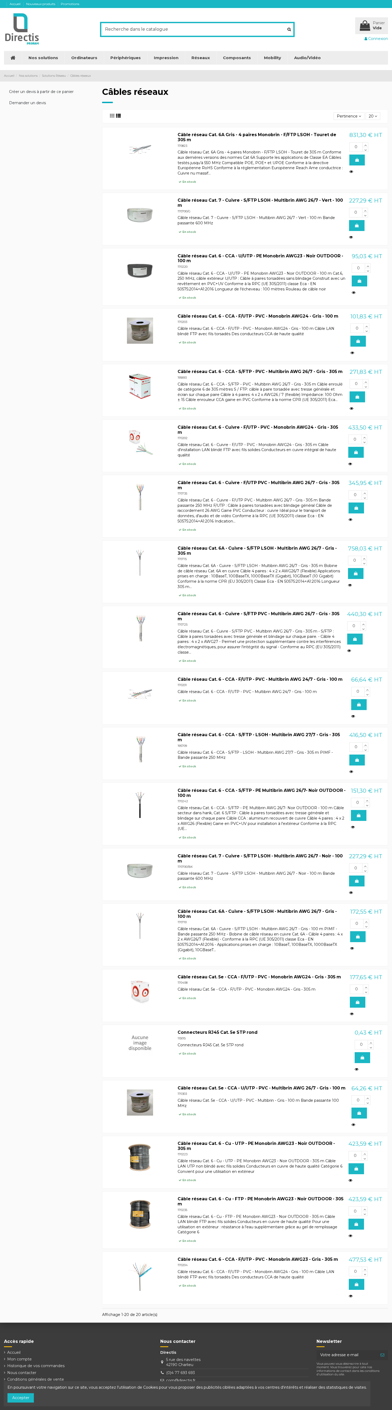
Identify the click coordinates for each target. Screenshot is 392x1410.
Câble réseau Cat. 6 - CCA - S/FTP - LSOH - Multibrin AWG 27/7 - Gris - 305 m (259, 737)
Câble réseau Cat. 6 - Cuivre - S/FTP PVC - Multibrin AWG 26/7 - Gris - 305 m (258, 616)
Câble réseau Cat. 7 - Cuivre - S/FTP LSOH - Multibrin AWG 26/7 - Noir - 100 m (260, 858)
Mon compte (19, 1359)
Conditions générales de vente (35, 1379)
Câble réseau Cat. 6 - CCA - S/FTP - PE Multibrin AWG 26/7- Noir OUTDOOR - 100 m (262, 793)
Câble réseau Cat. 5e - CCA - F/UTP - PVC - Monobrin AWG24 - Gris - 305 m (259, 976)
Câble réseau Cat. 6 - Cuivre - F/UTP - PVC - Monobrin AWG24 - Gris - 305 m (258, 430)
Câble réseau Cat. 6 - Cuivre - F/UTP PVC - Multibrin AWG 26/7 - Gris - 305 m (258, 485)
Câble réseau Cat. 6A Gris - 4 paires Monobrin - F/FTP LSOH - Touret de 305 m (257, 137)
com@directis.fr (180, 1380)
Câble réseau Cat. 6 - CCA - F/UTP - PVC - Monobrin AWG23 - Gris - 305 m (258, 1259)
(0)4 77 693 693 (180, 1372)
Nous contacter (21, 1372)
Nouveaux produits (41, 4)
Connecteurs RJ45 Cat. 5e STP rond (218, 1032)
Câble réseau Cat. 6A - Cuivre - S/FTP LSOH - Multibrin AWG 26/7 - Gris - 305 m (257, 551)
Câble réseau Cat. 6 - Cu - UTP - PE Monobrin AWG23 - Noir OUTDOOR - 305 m (256, 1146)
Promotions (70, 4)
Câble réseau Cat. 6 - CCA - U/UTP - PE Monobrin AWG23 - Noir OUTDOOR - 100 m (260, 258)
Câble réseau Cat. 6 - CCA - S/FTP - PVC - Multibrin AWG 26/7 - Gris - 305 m (260, 371)
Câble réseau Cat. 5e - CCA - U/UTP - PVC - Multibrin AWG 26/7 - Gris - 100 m (262, 1088)
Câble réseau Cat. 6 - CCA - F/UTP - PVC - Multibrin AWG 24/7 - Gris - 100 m (260, 679)
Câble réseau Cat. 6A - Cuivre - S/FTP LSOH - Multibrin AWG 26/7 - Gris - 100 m (257, 914)
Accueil (15, 4)
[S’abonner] (382, 1355)
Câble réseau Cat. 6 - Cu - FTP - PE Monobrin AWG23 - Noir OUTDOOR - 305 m (260, 1201)
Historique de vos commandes (36, 1365)
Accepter (20, 1397)
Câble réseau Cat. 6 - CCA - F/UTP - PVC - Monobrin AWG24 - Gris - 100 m (258, 316)
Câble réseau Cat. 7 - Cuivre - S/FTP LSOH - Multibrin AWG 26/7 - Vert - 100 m (260, 203)
